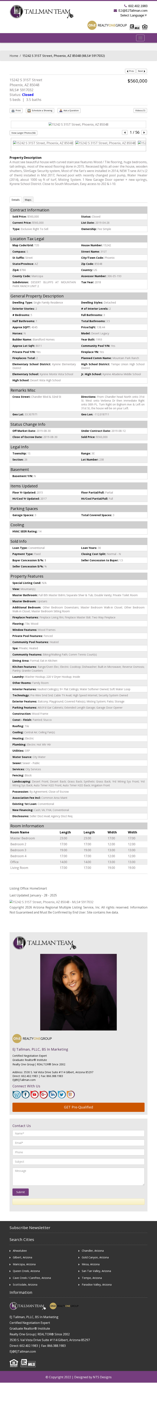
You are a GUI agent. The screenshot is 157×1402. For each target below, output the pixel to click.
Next (140, 71)
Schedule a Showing (41, 110)
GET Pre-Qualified (78, 1107)
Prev (131, 71)
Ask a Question (71, 110)
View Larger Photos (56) (23, 132)
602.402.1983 (137, 6)
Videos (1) (140, 110)
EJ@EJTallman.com (133, 10)
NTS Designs (102, 1377)
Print (18, 110)
